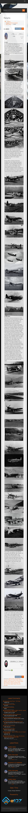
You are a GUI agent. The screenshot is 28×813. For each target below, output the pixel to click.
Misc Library (8, 24)
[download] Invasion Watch (9, 704)
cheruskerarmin (17, 678)
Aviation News (12, 747)
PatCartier (16, 682)
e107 (11, 808)
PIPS (19, 682)
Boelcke (10, 678)
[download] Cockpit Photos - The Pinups (12, 701)
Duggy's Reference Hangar (12, 22)
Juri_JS (16, 681)
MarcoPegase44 (7, 682)
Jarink (9, 681)
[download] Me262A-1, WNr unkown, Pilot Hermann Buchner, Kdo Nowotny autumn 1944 (14, 737)
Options (20, 33)
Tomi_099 (19, 684)
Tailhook (14, 684)
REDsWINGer (13, 661)
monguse (12, 682)
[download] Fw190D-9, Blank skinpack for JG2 (13, 721)
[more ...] (6, 719)
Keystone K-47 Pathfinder (15, 762)
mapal (22, 681)
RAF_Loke (6, 684)
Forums (9, 21)
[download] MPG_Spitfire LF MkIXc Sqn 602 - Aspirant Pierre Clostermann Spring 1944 (15, 711)
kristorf (19, 681)
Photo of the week (13, 754)
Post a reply (18, 28)
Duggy (13, 33)
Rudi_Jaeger (10, 684)
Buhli (13, 678)
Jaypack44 (12, 681)
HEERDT (5, 681)
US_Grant (5, 685)
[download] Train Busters (9, 707)
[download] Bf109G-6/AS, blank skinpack (12, 717)
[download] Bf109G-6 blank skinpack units (12, 714)
